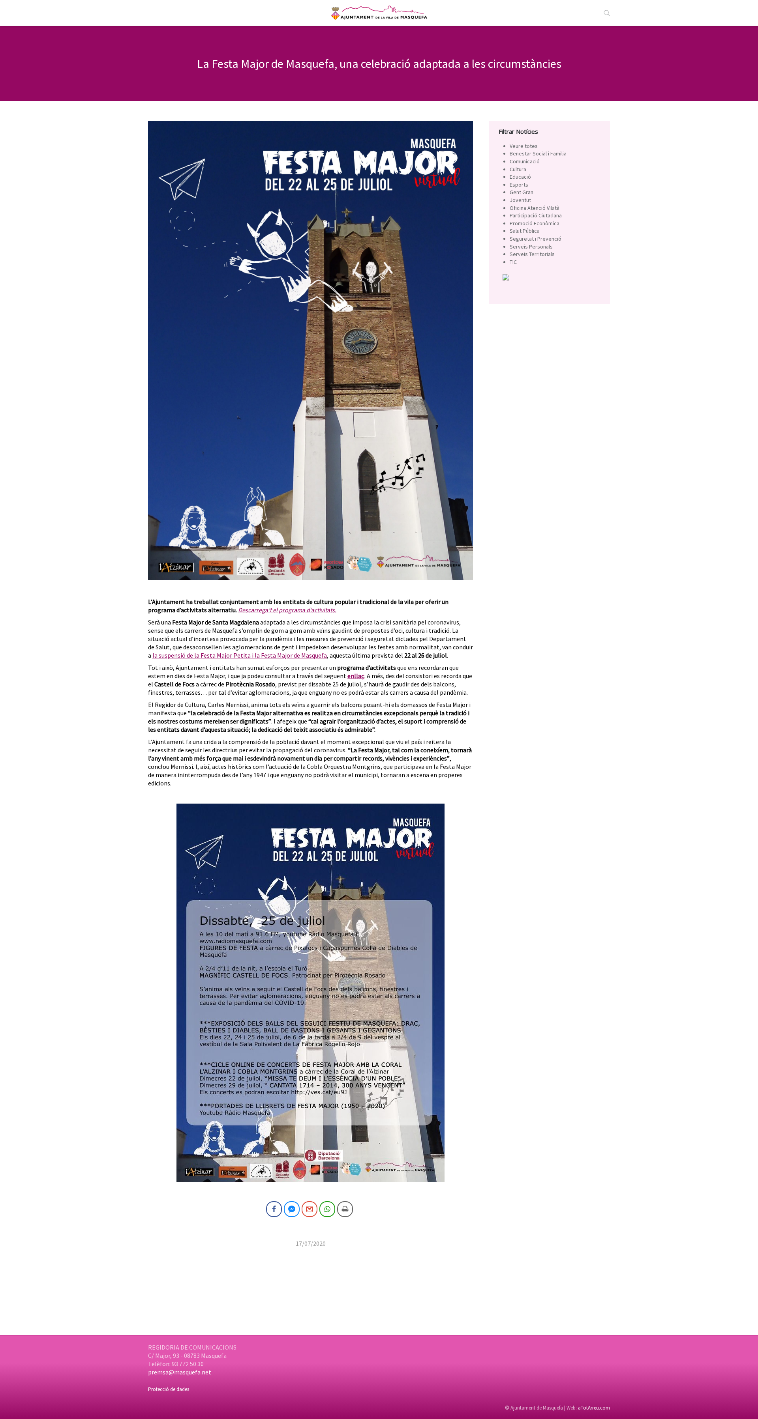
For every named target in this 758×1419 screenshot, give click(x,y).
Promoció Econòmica (534, 223)
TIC (513, 261)
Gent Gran (521, 192)
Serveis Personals (531, 246)
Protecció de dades (168, 1389)
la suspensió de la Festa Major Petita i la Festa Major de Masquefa (239, 655)
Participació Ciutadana (536, 215)
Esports (519, 184)
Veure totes (524, 146)
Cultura (518, 169)
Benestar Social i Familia (538, 153)
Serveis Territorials (532, 254)
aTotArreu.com (594, 1407)
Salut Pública (525, 230)
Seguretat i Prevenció (535, 238)
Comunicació (525, 161)
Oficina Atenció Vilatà (534, 207)
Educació (520, 176)
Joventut (520, 200)
